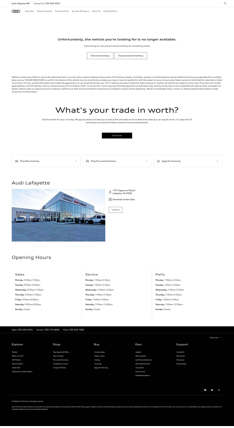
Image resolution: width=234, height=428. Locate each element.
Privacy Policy (181, 364)
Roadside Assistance (143, 375)
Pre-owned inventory (60, 360)
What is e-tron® (17, 356)
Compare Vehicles (59, 368)
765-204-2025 (52, 3)
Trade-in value (99, 356)
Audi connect (140, 371)
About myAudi (141, 356)
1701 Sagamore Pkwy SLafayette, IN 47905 (124, 192)
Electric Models (17, 364)
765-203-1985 (76, 329)
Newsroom (180, 360)
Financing (97, 364)
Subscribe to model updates (22, 371)
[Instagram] (218, 390)
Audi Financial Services (144, 360)
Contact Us (180, 352)
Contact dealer (99, 352)
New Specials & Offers (61, 352)
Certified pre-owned (60, 364)
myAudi (138, 352)
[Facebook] (205, 390)
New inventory (58, 356)
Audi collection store (143, 364)
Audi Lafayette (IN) (21, 3)
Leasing (97, 360)
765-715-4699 (51, 329)
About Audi (181, 356)
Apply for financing (101, 368)
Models (14, 352)
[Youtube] (212, 390)
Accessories (140, 368)
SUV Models (16, 360)
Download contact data (124, 199)
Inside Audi (16, 368)
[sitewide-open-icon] (225, 3)
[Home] (16, 11)
